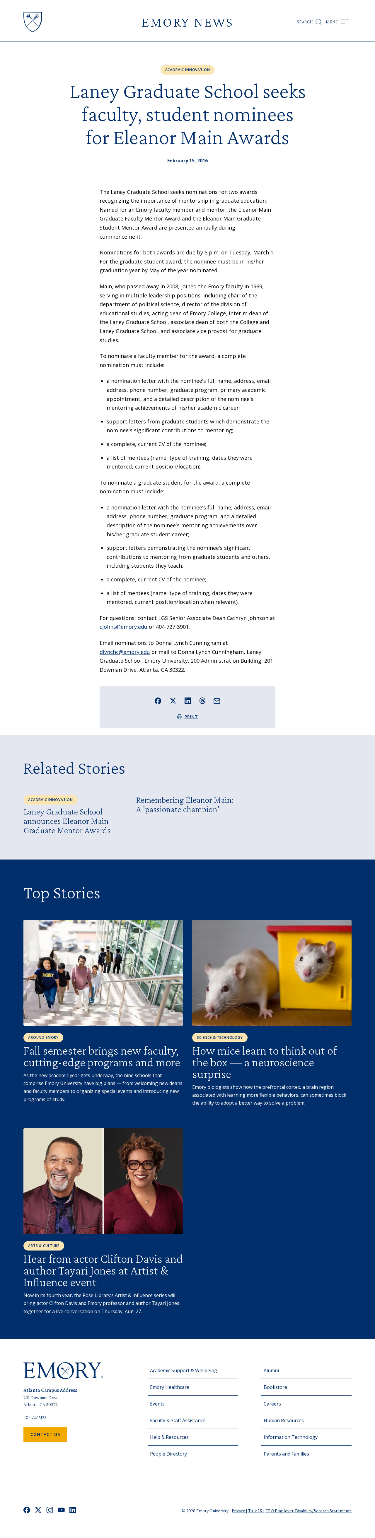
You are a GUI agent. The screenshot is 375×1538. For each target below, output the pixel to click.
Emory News (187, 22)
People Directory (168, 1454)
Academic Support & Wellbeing (183, 1370)
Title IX (255, 1510)
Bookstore (275, 1387)
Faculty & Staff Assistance (177, 1420)
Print (191, 716)
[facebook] (26, 1511)
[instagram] (49, 1511)
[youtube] (61, 1511)
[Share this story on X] (173, 701)
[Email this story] (217, 701)
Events (157, 1404)
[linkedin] (72, 1511)
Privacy (239, 1510)
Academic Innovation (187, 69)
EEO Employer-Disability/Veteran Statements (308, 1510)
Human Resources (284, 1420)
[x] (38, 1511)
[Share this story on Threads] (202, 700)
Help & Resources (169, 1437)
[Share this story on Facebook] (158, 701)
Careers (272, 1404)
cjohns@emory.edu (123, 626)
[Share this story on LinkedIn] (188, 701)
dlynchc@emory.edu (125, 651)
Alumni (271, 1370)
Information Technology (291, 1437)
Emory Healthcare (169, 1387)
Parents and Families (286, 1454)
